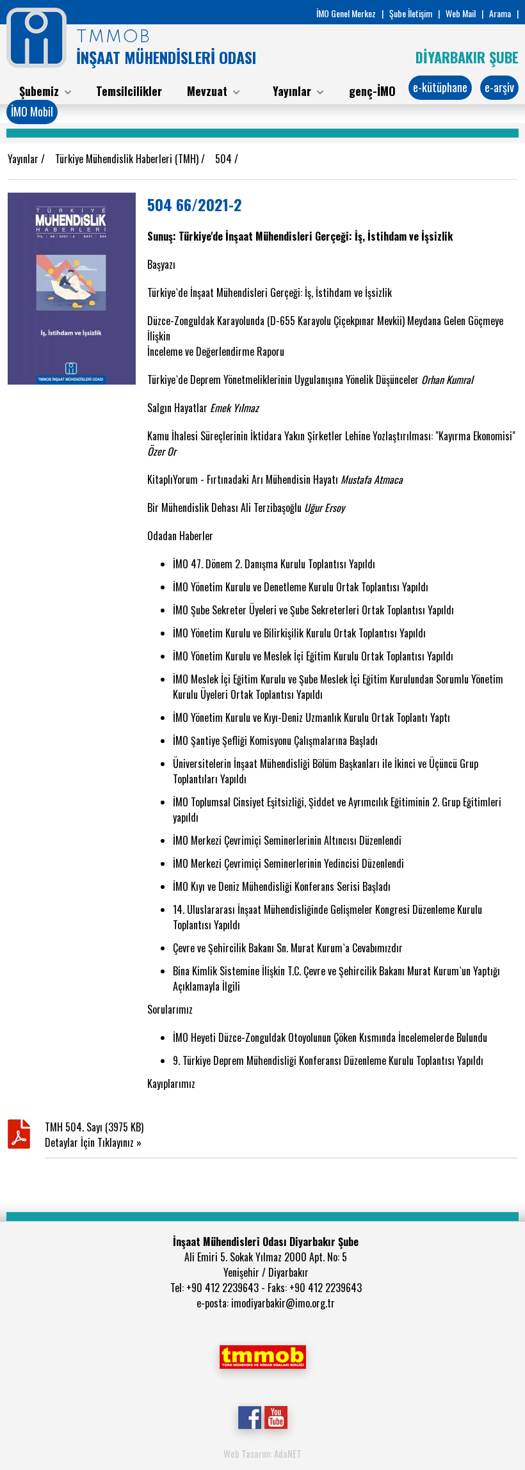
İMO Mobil (32, 111)
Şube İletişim (410, 13)
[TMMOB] (262, 1355)
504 (224, 158)
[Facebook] (249, 1415)
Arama (500, 13)
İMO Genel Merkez (346, 13)
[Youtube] (275, 1415)
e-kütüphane (440, 87)
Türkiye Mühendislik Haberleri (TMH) (128, 158)
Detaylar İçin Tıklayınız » (93, 1142)
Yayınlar (24, 158)
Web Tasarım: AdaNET (262, 1453)
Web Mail (461, 13)
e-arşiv (499, 87)
